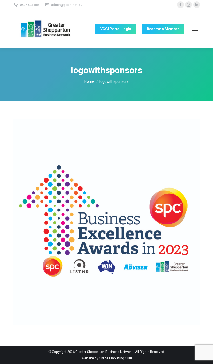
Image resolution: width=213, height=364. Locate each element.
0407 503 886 (29, 5)
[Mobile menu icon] (195, 29)
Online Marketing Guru (115, 358)
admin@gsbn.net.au (66, 5)
